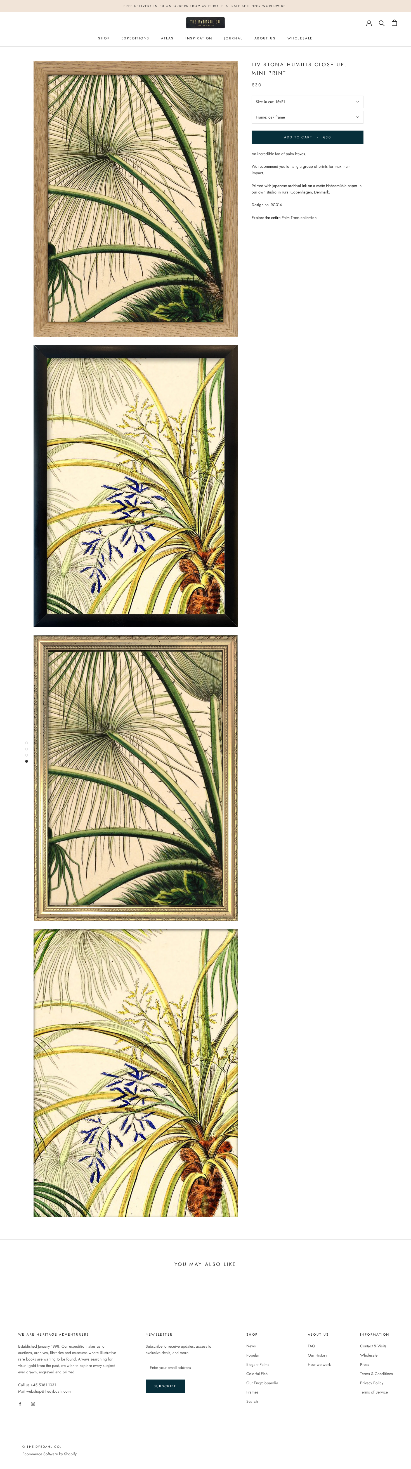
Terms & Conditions (376, 1373)
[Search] (382, 23)
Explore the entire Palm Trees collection (284, 217)
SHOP (104, 38)
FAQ (311, 1346)
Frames (252, 1392)
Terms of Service (374, 1392)
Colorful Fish (257, 1373)
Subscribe (165, 1386)
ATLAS (167, 38)
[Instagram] (33, 1403)
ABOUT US (265, 38)
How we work (319, 1364)
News (251, 1346)
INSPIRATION (198, 38)
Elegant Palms (257, 1364)
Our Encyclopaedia (262, 1383)
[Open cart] (394, 23)
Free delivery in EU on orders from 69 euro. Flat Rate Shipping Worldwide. (205, 6)
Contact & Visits (373, 1346)
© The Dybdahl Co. (42, 1446)
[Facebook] (20, 1403)
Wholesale (368, 1355)
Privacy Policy (371, 1383)
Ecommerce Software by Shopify (49, 1454)
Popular (252, 1355)
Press (364, 1364)
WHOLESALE (300, 38)
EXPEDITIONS (135, 38)
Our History (317, 1355)
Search (252, 1401)
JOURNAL (233, 38)
